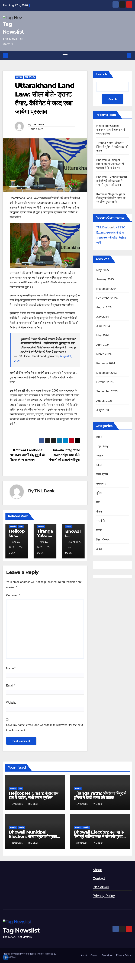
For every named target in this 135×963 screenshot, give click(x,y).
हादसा (20, 526)
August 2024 (104, 307)
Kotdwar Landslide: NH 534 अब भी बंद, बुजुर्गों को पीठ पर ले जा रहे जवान (27, 454)
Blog (99, 436)
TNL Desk (38, 124)
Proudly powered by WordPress (19, 953)
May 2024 (102, 335)
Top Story (30, 77)
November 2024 (106, 288)
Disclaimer (101, 887)
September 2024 (107, 298)
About (97, 870)
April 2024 (103, 344)
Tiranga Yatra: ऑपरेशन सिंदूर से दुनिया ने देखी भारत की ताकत (112, 146)
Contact (99, 878)
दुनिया (99, 492)
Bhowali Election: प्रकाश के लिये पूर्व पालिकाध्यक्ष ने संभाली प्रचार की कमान (111, 181)
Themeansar (9, 957)
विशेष (99, 530)
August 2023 (104, 400)
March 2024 (103, 354)
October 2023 (105, 382)
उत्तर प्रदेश (102, 474)
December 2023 (106, 372)
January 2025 (105, 279)
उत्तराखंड (19, 77)
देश (97, 502)
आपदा (99, 464)
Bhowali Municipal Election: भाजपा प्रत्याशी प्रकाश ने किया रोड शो (110, 164)
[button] (123, 55)
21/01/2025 (18, 843)
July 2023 (102, 410)
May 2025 (102, 270)
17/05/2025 (18, 804)
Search (101, 74)
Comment (13, 595)
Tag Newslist (21, 930)
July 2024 (102, 316)
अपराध (99, 455)
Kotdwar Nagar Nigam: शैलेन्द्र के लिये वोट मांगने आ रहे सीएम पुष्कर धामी (111, 198)
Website (11, 702)
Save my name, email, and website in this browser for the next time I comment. (44, 727)
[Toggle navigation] (65, 56)
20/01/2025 (82, 843)
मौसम (99, 511)
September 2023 (107, 391)
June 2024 (103, 326)
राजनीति (68, 527)
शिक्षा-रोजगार (103, 539)
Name (10, 668)
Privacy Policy (104, 896)
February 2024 (105, 363)
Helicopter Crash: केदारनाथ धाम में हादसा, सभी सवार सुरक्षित (111, 129)
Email (10, 685)
